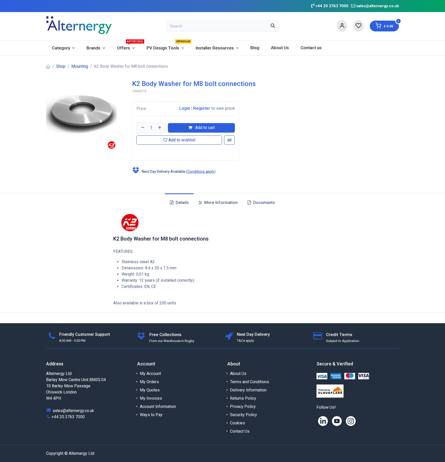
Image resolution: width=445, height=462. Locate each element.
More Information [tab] (220, 202)
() (201, 171)
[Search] (272, 26)
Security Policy (243, 414)
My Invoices (151, 398)
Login (184, 108)
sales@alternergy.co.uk (377, 6)
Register (201, 108)
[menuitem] (63, 48)
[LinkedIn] (322, 421)
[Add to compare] (229, 140)
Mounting (79, 66)
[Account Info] (342, 26)
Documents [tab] (263, 202)
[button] (137, 151)
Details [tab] (182, 202)
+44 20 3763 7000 (68, 416)
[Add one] (160, 127)
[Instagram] (350, 421)
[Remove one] (142, 127)
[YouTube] (336, 421)
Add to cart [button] (204, 127)
